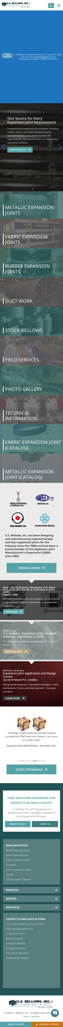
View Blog (11, 611)
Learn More (13, 698)
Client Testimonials (29, 769)
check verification (42, 56)
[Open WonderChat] (55, 1013)
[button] (58, 5)
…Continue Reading (23, 605)
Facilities (35, 1016)
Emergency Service (20, 146)
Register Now (14, 651)
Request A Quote (29, 567)
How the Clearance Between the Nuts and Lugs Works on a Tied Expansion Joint (29, 589)
